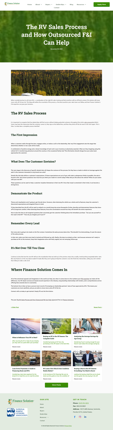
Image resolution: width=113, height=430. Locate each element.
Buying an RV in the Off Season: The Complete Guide (55, 337)
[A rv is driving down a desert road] (25, 358)
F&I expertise (85, 279)
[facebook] (74, 417)
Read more (16, 346)
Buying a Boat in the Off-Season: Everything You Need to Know (85, 370)
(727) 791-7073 (84, 403)
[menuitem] (29, 4)
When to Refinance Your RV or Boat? (24, 337)
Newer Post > (98, 307)
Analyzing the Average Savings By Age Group (86, 337)
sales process (88, 122)
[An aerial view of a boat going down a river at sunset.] (25, 326)
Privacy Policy (68, 426)
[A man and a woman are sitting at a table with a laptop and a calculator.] (87, 326)
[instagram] (80, 417)
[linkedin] (85, 417)
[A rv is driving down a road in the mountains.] (56, 326)
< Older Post (15, 307)
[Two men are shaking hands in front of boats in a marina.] (87, 358)
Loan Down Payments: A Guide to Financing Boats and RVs (23, 370)
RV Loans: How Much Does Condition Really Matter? (56, 370)
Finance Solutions (68, 300)
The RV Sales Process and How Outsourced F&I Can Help (34, 300)
